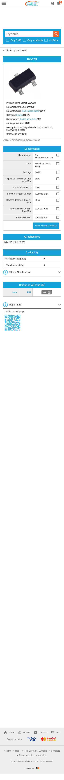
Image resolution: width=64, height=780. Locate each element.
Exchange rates (26, 755)
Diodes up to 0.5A (14, 50)
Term (8, 751)
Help (58, 732)
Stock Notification (20, 272)
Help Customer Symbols (35, 751)
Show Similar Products (46, 225)
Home (11, 732)
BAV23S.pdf (10, 242)
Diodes (19, 115)
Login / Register (52, 3)
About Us (42, 755)
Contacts (43, 732)
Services (26, 732)
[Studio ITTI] (32, 768)
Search (56, 34)
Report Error (15, 304)
